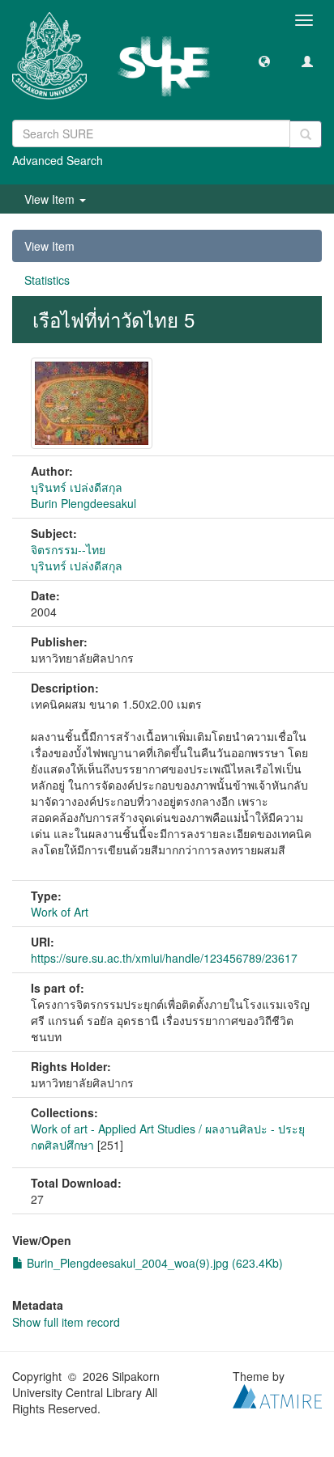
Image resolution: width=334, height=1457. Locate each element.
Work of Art (59, 912)
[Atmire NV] (277, 1395)
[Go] (305, 134)
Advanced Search (57, 160)
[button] (264, 60)
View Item (49, 246)
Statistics (47, 280)
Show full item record (66, 1322)
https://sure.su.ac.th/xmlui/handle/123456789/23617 (164, 958)
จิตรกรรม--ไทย (68, 549)
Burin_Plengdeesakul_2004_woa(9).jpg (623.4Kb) (153, 1263)
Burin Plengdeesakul (83, 503)
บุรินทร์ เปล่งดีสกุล (76, 487)
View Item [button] (51, 199)
